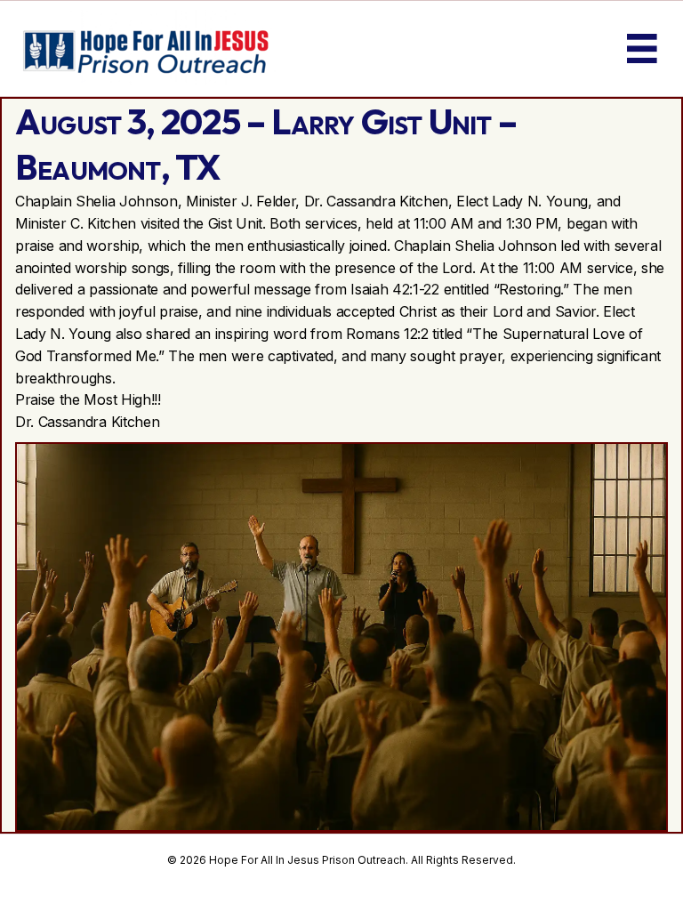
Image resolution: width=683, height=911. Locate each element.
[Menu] (642, 49)
